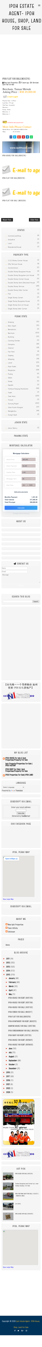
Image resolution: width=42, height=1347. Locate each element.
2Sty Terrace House (15, 264)
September (13, 1060)
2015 (8, 974)
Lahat (10, 363)
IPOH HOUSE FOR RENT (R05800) (20, 1044)
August (11, 1056)
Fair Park (11, 352)
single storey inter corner (17, 309)
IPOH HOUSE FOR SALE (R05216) (24, 1173)
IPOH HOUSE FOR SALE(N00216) (14, 155)
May (10, 994)
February (12, 982)
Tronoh (10, 400)
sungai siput (12, 415)
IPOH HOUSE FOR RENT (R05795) (20, 997)
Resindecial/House (14, 247)
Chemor (11, 348)
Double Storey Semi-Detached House (21, 283)
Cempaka (11, 344)
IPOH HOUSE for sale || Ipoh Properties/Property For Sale (16, 758)
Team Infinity (13, 928)
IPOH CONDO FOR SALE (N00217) (20, 1011)
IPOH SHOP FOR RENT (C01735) (20, 1035)
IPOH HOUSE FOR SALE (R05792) (20, 1007)
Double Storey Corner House (18, 279)
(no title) (18, 1204)
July (10, 1052)
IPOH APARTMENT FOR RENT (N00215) (22, 1021)
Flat (9, 294)
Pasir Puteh (12, 367)
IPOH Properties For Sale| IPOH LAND (19, 774)
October (12, 1064)
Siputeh (10, 385)
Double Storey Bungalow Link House (21, 275)
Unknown (11, 931)
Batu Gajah (12, 326)
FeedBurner (25, 815)
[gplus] (22, 1331)
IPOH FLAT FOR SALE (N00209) (14, 200)
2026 (30, 485)
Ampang (11, 322)
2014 (8, 970)
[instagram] (26, 1331)
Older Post (34, 219)
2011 (8, 958)
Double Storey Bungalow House (19, 272)
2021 (8, 1084)
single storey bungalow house (19, 301)
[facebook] (15, 1331)
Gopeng (10, 355)
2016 (8, 1072)
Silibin (10, 378)
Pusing (10, 374)
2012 (8, 962)
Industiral (11, 240)
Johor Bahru (12, 428)
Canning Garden (14, 341)
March (11, 986)
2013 (8, 966)
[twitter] (18, 1331)
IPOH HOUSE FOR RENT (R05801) (20, 1039)
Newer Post (7, 219)
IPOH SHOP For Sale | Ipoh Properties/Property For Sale (16, 770)
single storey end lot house (18, 305)
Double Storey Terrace (16, 286)
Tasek (10, 393)
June (11, 1048)
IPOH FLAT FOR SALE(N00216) (13, 178)
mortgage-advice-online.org (21, 513)
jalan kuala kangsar (15, 407)
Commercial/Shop (14, 236)
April (11, 990)
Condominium (13, 268)
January (12, 978)
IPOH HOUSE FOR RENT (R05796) (20, 1002)
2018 (8, 1080)
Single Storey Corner (15, 298)
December (13, 1068)
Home (8, 944)
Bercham (36, 82)
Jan (24, 485)
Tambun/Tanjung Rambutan (18, 389)
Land (10, 243)
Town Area (11, 396)
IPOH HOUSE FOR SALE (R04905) (24, 1214)
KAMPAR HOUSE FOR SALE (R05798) (22, 1025)
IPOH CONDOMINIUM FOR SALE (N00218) (23, 1030)
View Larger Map (8, 899)
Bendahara (12, 329)
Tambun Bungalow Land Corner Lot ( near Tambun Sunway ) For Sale (26, 1185)
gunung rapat (13, 404)
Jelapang (11, 359)
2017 (8, 1076)
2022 (8, 1088)
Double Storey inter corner (18, 290)
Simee (10, 381)
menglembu (12, 411)
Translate (19, 790)
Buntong (11, 337)
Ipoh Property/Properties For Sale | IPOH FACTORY (18, 764)
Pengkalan (11, 370)
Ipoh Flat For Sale (8, 84)
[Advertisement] (21, 55)
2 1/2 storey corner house (18, 261)
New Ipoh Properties (15, 924)
